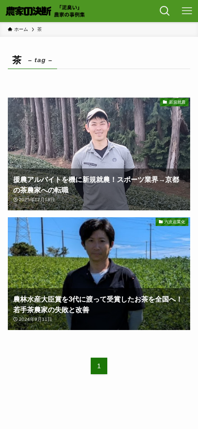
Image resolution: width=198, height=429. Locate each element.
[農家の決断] (45, 11)
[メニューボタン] (187, 11)
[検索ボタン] (165, 11)
